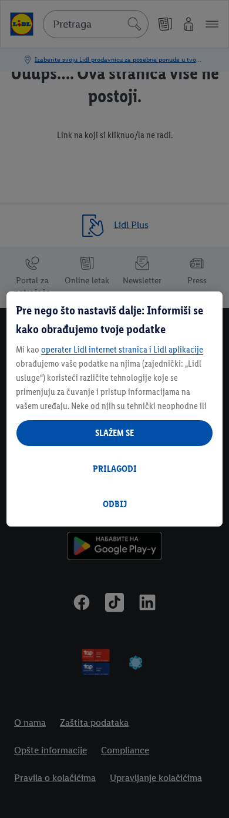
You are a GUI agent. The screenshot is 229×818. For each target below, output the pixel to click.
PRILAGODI (115, 468)
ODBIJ (115, 503)
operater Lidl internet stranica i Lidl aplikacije (122, 349)
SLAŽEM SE (114, 432)
